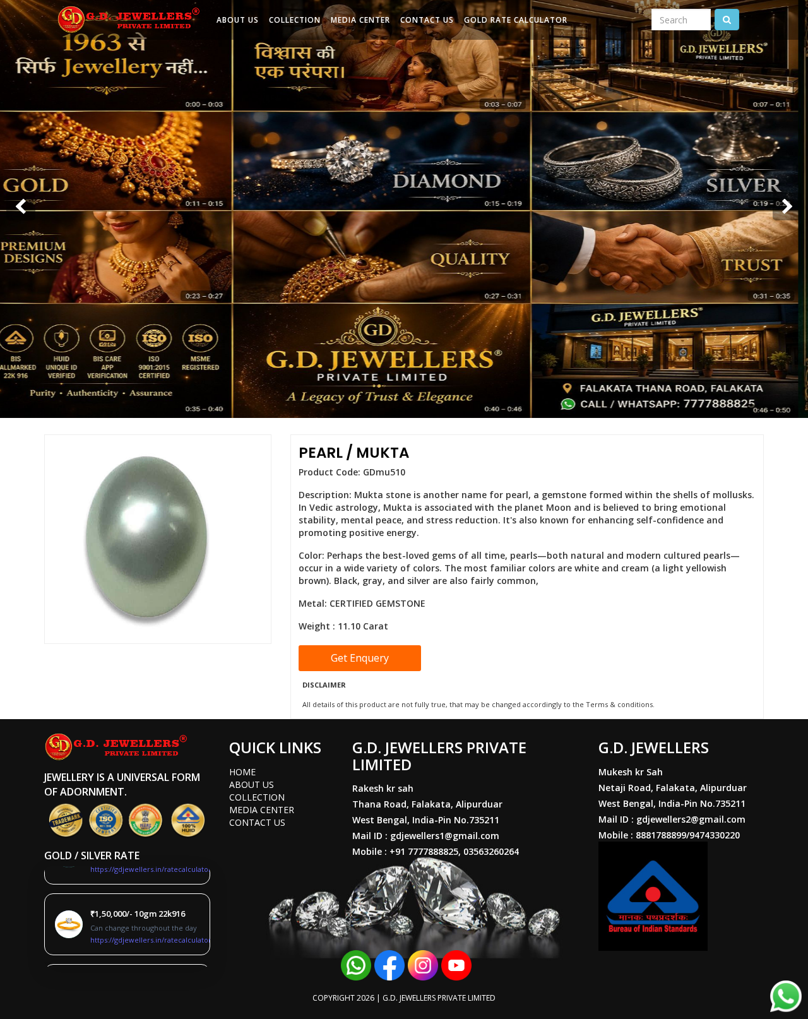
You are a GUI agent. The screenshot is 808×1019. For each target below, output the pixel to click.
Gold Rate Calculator (515, 20)
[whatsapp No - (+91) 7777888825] (356, 964)
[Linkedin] (423, 964)
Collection (295, 20)
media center (261, 810)
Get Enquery (360, 658)
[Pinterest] (456, 964)
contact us (257, 822)
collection (257, 797)
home (242, 772)
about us (251, 784)
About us (238, 20)
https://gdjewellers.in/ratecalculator (150, 932)
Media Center (360, 20)
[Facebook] (389, 964)
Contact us (427, 20)
